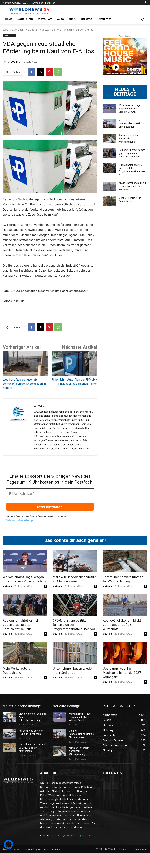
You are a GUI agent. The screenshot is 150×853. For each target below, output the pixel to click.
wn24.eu (15, 61)
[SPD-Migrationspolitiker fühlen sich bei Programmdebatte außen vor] (109, 168)
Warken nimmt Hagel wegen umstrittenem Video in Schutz (130, 108)
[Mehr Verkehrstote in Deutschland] (109, 201)
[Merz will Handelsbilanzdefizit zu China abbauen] (109, 123)
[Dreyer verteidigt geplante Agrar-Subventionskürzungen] (9, 717)
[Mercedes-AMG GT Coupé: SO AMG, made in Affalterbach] (9, 747)
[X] (40, 72)
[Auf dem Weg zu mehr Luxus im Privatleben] (9, 734)
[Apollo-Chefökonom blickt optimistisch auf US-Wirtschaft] (109, 186)
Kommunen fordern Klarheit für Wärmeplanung (129, 138)
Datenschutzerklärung (19, 520)
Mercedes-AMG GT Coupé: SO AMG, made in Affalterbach (33, 748)
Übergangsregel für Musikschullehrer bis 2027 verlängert (122, 672)
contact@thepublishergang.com (72, 835)
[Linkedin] (115, 785)
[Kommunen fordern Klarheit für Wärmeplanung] (109, 138)
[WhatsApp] (58, 72)
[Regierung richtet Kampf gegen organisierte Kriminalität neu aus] (109, 153)
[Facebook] (145, 3)
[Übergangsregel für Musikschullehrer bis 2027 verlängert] (125, 653)
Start (5, 29)
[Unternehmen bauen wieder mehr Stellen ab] (75, 653)
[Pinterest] (49, 72)
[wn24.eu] (5, 62)
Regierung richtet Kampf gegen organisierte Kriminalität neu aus (132, 153)
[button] (142, 19)
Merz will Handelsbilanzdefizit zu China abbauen (131, 123)
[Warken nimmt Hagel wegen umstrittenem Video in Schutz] (109, 108)
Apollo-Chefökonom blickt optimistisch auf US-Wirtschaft (132, 186)
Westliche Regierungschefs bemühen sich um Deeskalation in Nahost (24, 384)
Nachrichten (17, 29)
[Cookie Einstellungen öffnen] (8, 848)
